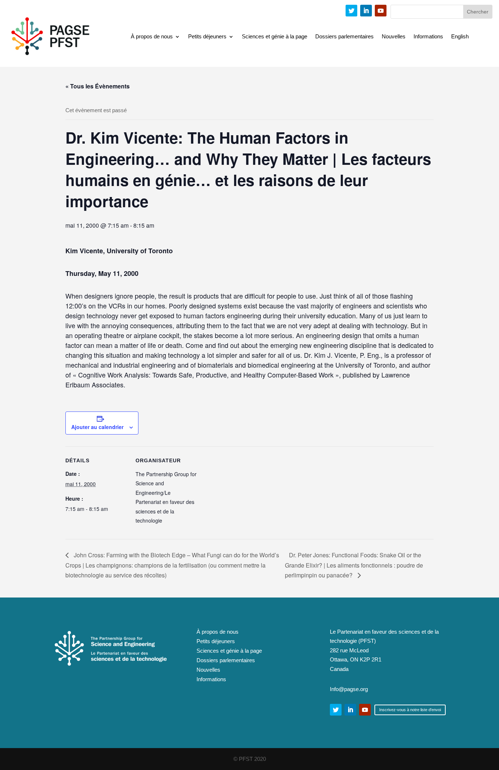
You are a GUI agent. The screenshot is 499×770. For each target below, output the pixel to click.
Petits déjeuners (207, 36)
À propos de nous (152, 36)
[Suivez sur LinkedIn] (366, 10)
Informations (428, 36)
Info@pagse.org (349, 689)
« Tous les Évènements (97, 86)
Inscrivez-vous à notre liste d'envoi (410, 710)
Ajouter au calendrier (97, 426)
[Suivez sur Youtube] (380, 10)
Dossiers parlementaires (344, 36)
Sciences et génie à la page (274, 36)
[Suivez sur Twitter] (351, 10)
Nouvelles (393, 36)
